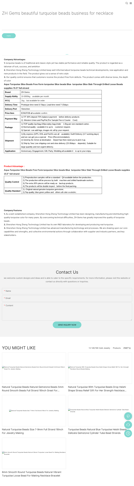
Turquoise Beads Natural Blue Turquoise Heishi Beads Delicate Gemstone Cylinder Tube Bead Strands (97, 431)
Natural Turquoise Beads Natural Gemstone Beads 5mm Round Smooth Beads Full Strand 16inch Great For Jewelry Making (33, 389)
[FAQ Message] (128, 433)
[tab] (67, 53)
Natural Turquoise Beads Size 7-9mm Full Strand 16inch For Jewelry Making (32, 431)
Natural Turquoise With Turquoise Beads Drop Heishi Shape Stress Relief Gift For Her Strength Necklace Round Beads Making (97, 389)
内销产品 (127, 348)
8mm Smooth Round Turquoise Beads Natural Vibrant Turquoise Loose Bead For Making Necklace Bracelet (31, 474)
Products (117, 348)
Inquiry (9, 35)
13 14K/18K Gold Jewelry (99, 348)
